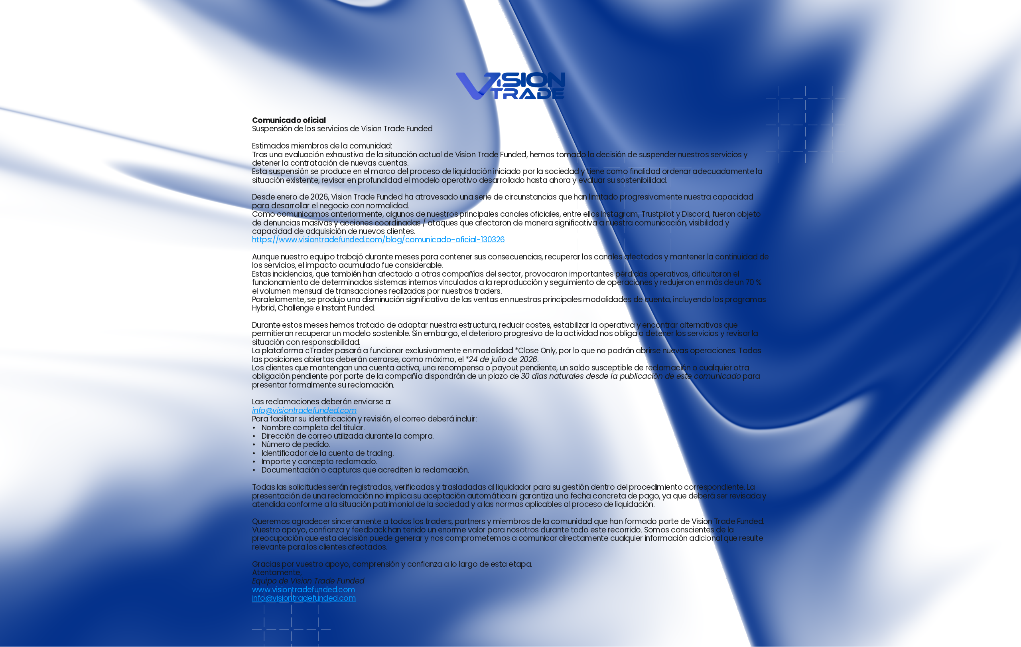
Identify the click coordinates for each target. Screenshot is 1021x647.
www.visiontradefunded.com (303, 589)
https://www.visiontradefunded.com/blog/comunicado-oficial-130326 (378, 239)
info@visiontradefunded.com (304, 598)
